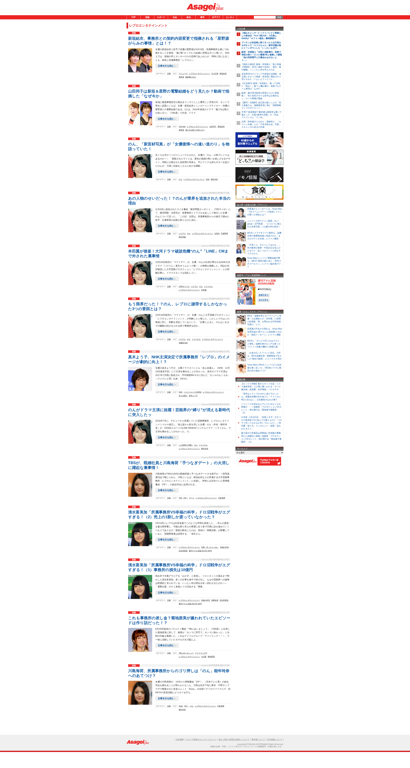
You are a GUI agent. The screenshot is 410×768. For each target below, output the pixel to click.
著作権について (258, 739)
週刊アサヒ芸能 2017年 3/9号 (200, 551)
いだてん (182, 233)
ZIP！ (185, 498)
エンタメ (230, 17)
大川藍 (203, 657)
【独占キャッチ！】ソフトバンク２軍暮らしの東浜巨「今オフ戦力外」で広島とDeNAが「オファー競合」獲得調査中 (261, 36)
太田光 (217, 233)
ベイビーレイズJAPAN (192, 392)
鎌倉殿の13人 (190, 77)
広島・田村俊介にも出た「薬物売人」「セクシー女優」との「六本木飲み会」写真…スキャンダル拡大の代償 (261, 124)
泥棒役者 (214, 600)
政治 (189, 17)
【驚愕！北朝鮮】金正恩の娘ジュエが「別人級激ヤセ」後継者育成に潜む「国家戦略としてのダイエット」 (261, 105)
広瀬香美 (224, 233)
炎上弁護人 (183, 396)
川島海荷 (221, 498)
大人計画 (214, 73)
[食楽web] (259, 199)
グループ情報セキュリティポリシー (201, 739)
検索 (279, 17)
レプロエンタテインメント (199, 73)
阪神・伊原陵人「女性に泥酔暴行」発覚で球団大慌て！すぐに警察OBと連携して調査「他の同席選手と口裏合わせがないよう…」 (262, 56)
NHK (180, 392)
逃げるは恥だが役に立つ (195, 130)
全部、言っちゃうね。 (210, 547)
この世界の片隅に (186, 445)
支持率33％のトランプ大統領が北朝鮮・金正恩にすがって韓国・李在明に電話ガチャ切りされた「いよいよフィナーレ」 (261, 77)
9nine (181, 706)
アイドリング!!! (201, 653)
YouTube (182, 126)
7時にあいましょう (186, 653)
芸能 (147, 17)
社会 (175, 17)
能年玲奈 (214, 179)
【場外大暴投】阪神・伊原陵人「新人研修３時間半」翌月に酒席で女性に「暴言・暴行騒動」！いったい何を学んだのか (261, 67)
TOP (133, 17)
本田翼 (203, 290)
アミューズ (183, 73)
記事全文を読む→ (167, 66)
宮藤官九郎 (183, 343)
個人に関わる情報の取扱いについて (234, 739)
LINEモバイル (184, 286)
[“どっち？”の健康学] (259, 164)
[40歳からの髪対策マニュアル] (259, 147)
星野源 (181, 77)
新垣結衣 (223, 73)
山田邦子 (212, 126)
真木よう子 (193, 396)
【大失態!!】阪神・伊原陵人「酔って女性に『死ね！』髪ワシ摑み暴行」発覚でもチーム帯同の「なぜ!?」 (261, 86)
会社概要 (180, 739)
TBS (180, 498)
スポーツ (161, 17)
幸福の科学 (224, 547)
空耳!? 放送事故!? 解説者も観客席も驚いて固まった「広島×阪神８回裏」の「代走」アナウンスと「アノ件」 (262, 115)
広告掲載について (274, 739)
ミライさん (208, 286)
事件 (202, 17)
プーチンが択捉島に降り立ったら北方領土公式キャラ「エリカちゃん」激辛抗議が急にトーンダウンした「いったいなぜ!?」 (261, 45)
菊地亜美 (211, 657)
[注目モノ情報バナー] (259, 182)
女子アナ (216, 17)
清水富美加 (183, 551)
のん (180, 179)
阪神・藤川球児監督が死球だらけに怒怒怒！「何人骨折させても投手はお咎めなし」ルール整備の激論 (260, 96)
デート (191, 498)
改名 (207, 179)
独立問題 (182, 237)
